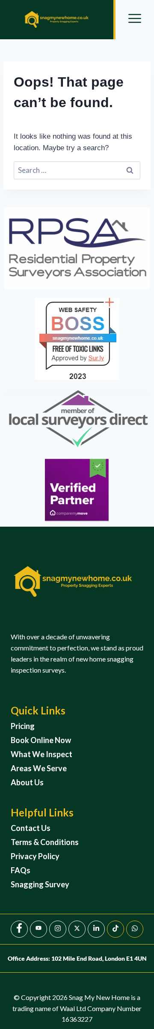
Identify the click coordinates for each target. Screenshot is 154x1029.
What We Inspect (41, 754)
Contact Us (30, 828)
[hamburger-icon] (135, 19)
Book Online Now (41, 740)
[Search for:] (77, 170)
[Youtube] (38, 929)
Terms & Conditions (45, 842)
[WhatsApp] (134, 929)
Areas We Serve (39, 768)
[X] (77, 929)
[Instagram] (57, 929)
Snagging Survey (40, 884)
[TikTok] (115, 929)
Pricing (23, 726)
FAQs (20, 870)
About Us (27, 782)
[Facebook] (19, 929)
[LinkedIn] (96, 929)
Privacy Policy (35, 856)
